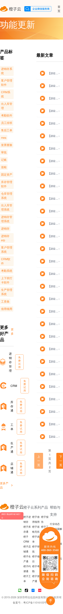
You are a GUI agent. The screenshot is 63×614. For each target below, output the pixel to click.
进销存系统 (6, 71)
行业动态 (55, 524)
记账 (4, 160)
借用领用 (6, 309)
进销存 (5, 228)
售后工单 (6, 130)
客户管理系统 (6, 249)
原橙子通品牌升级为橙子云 (11, 516)
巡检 (4, 167)
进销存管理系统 (6, 219)
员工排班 (6, 123)
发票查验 (6, 145)
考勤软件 (6, 115)
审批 (4, 152)
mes (3, 138)
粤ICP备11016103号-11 (36, 602)
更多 (12, 331)
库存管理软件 (6, 184)
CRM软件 (5, 261)
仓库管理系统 (6, 195)
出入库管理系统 (6, 207)
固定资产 (6, 174)
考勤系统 (6, 271)
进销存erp (5, 238)
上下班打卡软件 (6, 280)
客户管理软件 (6, 82)
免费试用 (19, 362)
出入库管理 (6, 106)
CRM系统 (5, 94)
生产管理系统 (6, 292)
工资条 (5, 301)
